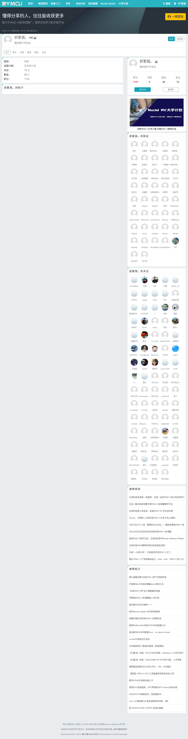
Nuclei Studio (108, 3)
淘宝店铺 (15, 31)
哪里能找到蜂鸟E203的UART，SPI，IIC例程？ (150, 666)
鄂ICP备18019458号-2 (91, 734)
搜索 (167, 3)
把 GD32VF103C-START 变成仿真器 (146, 708)
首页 (30, 3)
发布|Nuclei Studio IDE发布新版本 (144, 611)
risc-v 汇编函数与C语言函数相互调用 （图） (149, 701)
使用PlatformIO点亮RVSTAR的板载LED (147, 625)
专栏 (68, 3)
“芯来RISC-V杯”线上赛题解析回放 (144, 591)
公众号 (22, 31)
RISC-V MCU (76, 734)
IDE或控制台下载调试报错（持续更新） (147, 646)
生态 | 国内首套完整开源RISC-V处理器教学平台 (151, 504)
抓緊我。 (147, 61)
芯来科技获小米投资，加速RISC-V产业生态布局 (151, 511)
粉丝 (37, 52)
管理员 (121, 729)
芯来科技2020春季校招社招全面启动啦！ (148, 545)
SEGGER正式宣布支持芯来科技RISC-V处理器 (150, 531)
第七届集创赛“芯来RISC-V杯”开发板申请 (147, 577)
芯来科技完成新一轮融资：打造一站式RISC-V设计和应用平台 (157, 497)
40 (163, 82)
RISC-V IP (6, 31)
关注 (171, 39)
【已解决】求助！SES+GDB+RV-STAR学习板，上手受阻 (155, 660)
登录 (183, 3)
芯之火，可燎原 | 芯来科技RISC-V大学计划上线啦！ (153, 518)
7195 (135, 82)
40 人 (27, 74)
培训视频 (93, 3)
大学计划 (123, 3)
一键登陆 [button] (177, 16)
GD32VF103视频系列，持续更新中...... (147, 694)
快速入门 (55, 3)
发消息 (180, 39)
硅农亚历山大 (32, 31)
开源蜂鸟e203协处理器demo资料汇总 (146, 584)
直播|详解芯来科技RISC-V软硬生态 (145, 618)
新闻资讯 (43, 3)
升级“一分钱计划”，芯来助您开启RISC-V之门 (149, 552)
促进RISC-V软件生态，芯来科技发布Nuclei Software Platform (157, 538)
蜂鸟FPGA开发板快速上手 (141, 680)
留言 (29, 52)
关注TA (142, 89)
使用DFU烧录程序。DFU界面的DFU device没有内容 (153, 687)
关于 (7, 52)
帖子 (14, 52)
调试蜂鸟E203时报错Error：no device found (149, 632)
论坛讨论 (80, 3)
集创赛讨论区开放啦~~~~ (140, 605)
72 (178, 82)
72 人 (27, 70)
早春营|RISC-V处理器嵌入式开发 (144, 598)
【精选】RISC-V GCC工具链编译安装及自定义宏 (151, 673)
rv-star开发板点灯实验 (139, 639)
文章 (22, 52)
